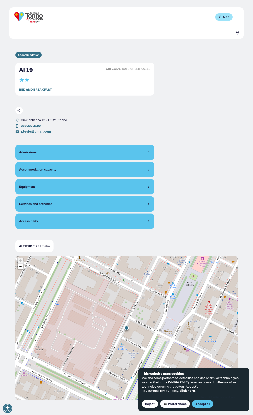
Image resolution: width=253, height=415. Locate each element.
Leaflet (204, 397)
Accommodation (28, 54)
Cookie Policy (178, 382)
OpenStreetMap (217, 397)
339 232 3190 (31, 126)
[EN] (237, 32)
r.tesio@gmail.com (36, 131)
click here (187, 391)
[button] (126, 328)
